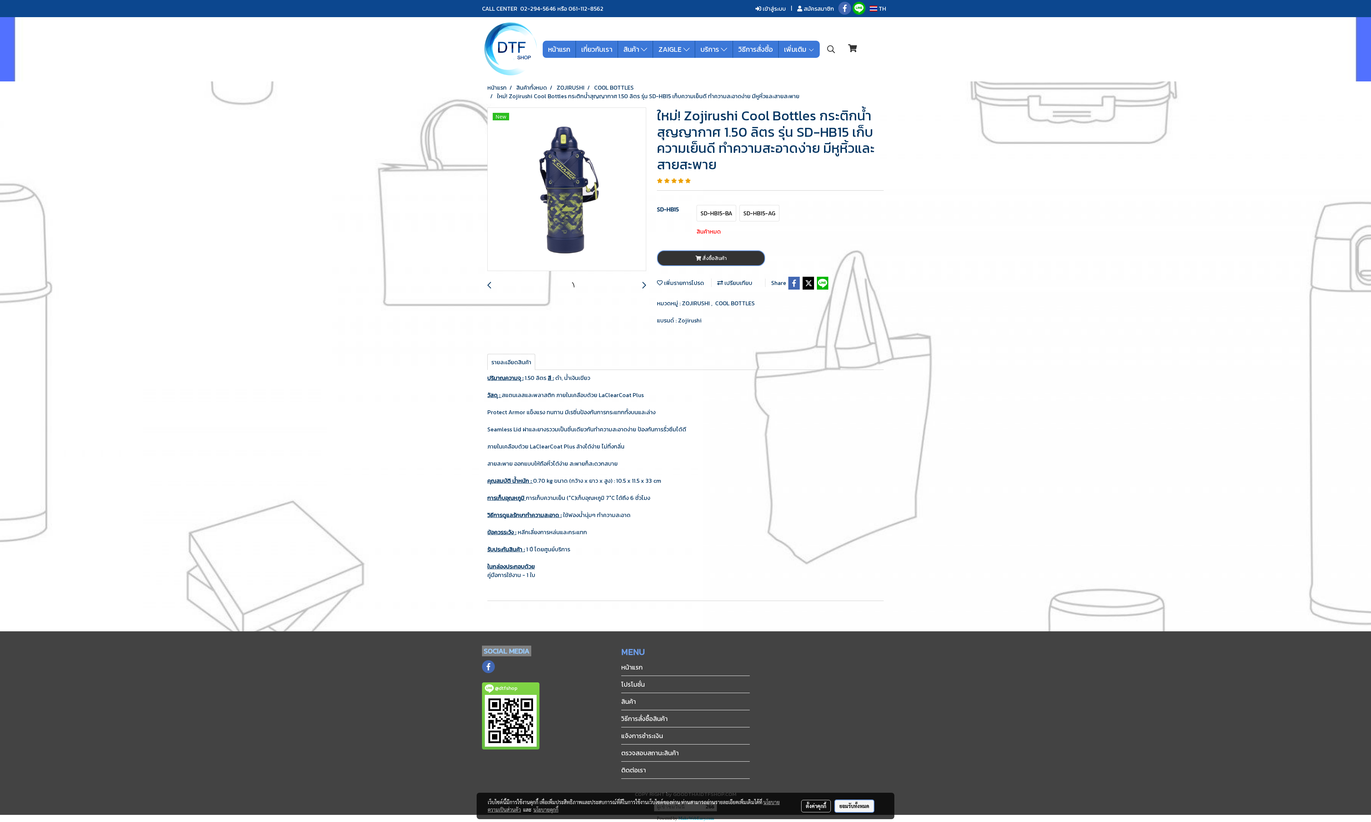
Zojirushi (690, 320)
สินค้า (632, 49)
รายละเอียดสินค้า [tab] (511, 362)
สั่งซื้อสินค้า (714, 258)
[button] (831, 49)
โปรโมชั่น (633, 684)
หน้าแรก (559, 49)
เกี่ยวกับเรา (596, 49)
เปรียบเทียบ (737, 283)
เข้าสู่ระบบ (773, 8)
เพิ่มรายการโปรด (683, 283)
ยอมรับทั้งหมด (854, 806)
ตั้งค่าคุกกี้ (816, 806)
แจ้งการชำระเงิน (642, 736)
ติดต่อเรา (633, 770)
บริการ (710, 49)
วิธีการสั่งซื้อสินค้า (644, 718)
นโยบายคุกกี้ (545, 809)
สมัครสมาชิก (818, 8)
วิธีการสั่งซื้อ (755, 49)
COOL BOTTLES (735, 303)
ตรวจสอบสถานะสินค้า (650, 753)
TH (881, 8)
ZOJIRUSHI (696, 303)
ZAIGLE (670, 49)
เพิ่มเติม (796, 49)
